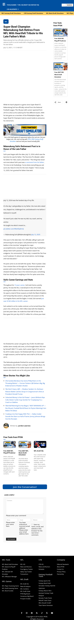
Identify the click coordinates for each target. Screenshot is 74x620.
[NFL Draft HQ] (40, 444)
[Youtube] (52, 613)
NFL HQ (22, 564)
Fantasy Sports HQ (44, 581)
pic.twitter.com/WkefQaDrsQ (13, 229)
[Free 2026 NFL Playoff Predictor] (9, 444)
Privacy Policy (61, 572)
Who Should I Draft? (45, 603)
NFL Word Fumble (7, 591)
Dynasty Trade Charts (45, 598)
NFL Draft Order (25, 591)
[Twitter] (47, 613)
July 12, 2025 (35, 234)
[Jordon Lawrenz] (6, 425)
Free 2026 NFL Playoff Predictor (9, 452)
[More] (66, 102)
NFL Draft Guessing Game (10, 588)
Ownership (60, 574)
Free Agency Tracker (26, 569)
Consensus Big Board (26, 596)
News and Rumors (26, 567)
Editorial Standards (63, 564)
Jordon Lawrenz (24, 426)
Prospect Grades (25, 599)
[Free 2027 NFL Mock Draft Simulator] (25, 444)
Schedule (41, 569)
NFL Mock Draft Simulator (10, 564)
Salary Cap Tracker (26, 572)
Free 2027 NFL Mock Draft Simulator (23, 453)
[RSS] (36, 613)
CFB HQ (41, 564)
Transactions (24, 574)
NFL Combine (24, 589)
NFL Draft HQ (38, 451)
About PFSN (60, 567)
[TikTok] (41, 613)
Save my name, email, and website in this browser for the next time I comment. (37, 529)
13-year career (19, 285)
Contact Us (60, 569)
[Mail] (31, 613)
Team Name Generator (46, 605)
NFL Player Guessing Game (10, 586)
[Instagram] (26, 613)
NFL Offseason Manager (9, 576)
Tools (5, 445)
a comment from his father (34, 162)
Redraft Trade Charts (45, 600)
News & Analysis (25, 586)
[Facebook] (21, 613)
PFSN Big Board (25, 594)
